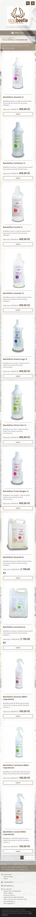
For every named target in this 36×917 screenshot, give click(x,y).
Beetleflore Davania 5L (13, 557)
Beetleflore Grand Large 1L (15, 359)
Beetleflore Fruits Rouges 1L (16, 491)
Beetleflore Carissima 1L (14, 163)
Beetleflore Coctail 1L (13, 227)
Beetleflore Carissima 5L (14, 627)
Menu (33, 3)
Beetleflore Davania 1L (13, 97)
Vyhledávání (28, 3)
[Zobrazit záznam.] (18, 74)
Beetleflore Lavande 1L (13, 293)
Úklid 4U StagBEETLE (8, 38)
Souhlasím (34, 910)
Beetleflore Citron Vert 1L (14, 425)
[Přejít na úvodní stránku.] (18, 13)
